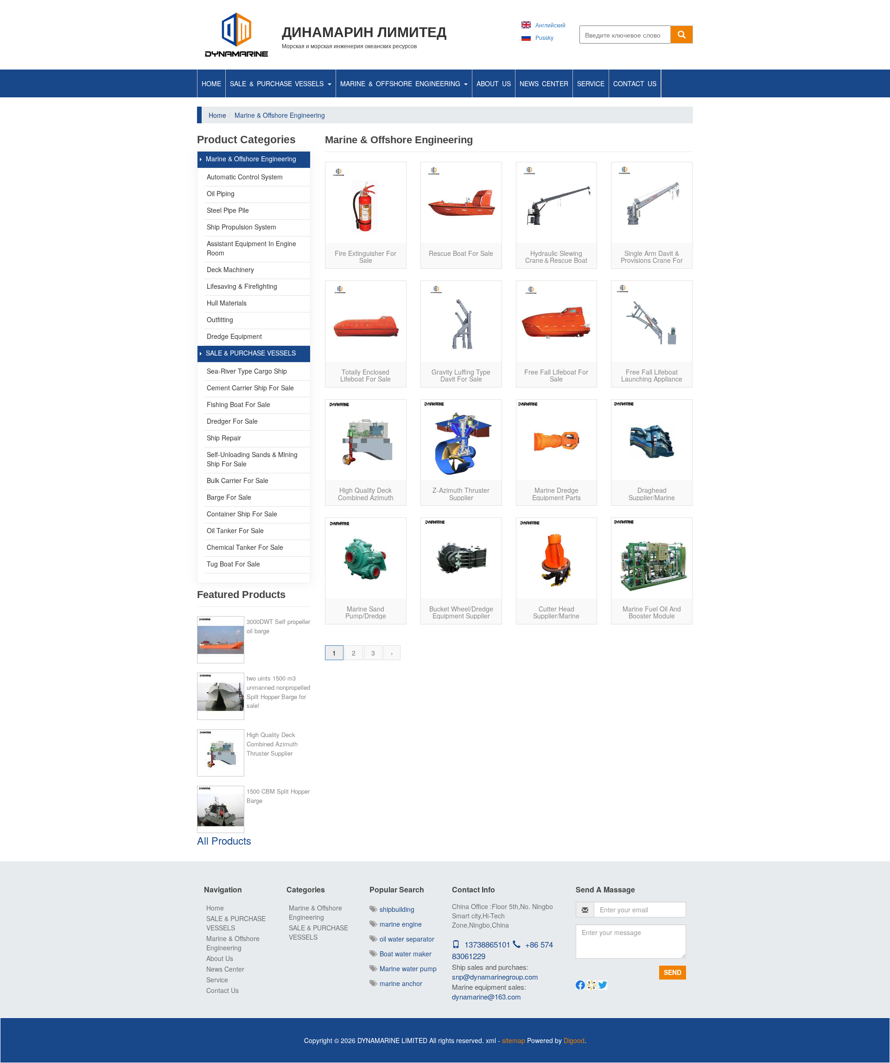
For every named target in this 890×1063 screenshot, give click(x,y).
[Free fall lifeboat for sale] (556, 321)
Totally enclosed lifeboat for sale (365, 375)
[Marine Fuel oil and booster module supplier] (651, 558)
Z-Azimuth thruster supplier (461, 493)
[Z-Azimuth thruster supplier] (461, 440)
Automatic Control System (245, 176)
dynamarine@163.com (486, 996)
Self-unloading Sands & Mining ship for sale (252, 459)
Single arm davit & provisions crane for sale (652, 260)
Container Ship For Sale (242, 513)
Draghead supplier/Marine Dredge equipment (652, 497)
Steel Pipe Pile (228, 210)
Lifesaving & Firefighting (242, 286)
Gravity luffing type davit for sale (461, 375)
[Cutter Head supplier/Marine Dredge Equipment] (556, 558)
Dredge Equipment (234, 336)
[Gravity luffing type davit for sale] (461, 321)
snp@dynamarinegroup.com (495, 976)
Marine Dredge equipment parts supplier (556, 497)
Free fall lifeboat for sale (556, 375)
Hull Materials (227, 302)
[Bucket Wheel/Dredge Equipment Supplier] (461, 558)
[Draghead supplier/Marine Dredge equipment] (651, 440)
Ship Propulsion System (241, 226)
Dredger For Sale (232, 421)
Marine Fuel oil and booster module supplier (652, 616)
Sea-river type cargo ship (247, 371)
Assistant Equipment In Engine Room (251, 248)
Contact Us (634, 83)
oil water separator (405, 938)
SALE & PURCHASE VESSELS (278, 83)
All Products (224, 840)
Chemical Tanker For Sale (245, 547)
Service (590, 83)
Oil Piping (221, 193)
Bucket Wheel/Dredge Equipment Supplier (461, 612)
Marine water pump (406, 968)
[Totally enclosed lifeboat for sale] (365, 321)
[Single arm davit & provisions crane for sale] (651, 202)
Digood (574, 1040)
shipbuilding (395, 909)
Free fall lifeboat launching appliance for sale (651, 379)
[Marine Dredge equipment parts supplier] (556, 440)
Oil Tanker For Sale (235, 530)
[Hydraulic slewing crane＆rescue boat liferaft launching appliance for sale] (556, 202)
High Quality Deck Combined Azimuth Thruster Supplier (272, 743)
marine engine (399, 924)
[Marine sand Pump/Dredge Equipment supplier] (365, 558)
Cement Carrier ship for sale (250, 387)
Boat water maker (404, 953)
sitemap (513, 1040)
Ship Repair (224, 437)
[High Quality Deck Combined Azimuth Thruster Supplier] (365, 440)
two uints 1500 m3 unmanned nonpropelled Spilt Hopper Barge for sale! (278, 692)
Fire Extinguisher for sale (365, 256)
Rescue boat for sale (461, 253)
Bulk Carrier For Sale (237, 480)
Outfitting (220, 319)
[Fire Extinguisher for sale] (365, 202)
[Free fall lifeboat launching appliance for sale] (651, 321)
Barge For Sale (229, 497)
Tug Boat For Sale (233, 563)
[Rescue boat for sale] (461, 202)
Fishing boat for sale (238, 404)
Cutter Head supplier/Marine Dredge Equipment (556, 616)
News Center (544, 83)
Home (211, 83)
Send (672, 972)
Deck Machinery (230, 269)
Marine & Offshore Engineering (401, 83)
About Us (494, 83)
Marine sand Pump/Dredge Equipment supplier (365, 616)
